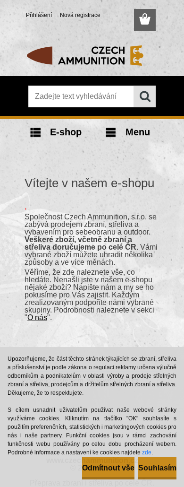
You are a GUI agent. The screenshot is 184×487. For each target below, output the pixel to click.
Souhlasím (157, 468)
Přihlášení (39, 15)
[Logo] (92, 55)
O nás (37, 317)
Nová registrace (80, 15)
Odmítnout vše (108, 468)
